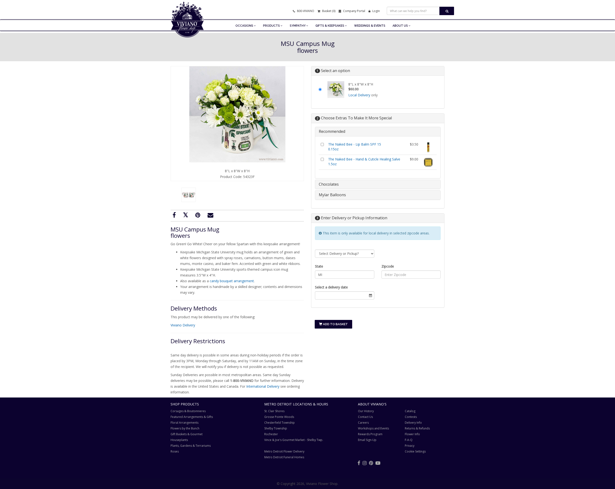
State (319, 266)
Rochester (271, 434)
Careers (363, 423)
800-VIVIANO (305, 11)
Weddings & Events (369, 25)
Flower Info (412, 434)
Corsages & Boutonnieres (188, 411)
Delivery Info (413, 423)
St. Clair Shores (274, 411)
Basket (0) (328, 11)
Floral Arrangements (184, 423)
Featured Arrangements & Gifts (192, 417)
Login (376, 11)
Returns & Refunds (417, 428)
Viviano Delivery (183, 325)
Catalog (410, 411)
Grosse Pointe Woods (279, 417)
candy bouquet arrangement (232, 281)
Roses (175, 451)
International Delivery (262, 386)
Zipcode (387, 266)
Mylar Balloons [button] (332, 194)
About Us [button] (401, 25)
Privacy (409, 446)
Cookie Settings (415, 451)
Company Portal (353, 11)
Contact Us (365, 417)
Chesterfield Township (279, 423)
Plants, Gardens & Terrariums (191, 446)
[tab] (377, 131)
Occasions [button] (244, 25)
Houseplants (179, 440)
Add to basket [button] (335, 324)
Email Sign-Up (367, 440)
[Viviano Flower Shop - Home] (187, 30)
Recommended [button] (332, 131)
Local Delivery (359, 95)
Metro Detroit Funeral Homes (284, 457)
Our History (366, 411)
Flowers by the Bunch (185, 428)
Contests (411, 417)
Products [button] (272, 25)
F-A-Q (408, 440)
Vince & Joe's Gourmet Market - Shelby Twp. (293, 440)
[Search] (446, 11)
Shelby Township (275, 428)
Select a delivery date (331, 287)
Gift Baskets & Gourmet (187, 434)
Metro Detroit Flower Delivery (284, 451)
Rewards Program (370, 434)
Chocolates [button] (329, 184)
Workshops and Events (373, 428)
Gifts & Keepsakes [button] (330, 25)
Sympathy (298, 25)
